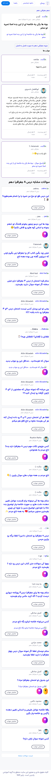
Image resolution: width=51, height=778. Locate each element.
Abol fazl (34, 273)
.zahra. (36, 188)
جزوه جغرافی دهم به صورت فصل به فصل (32, 45)
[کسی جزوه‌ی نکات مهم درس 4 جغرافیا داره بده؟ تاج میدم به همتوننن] (45, 457)
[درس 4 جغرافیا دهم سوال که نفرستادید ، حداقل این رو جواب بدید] (25, 367)
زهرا (39, 730)
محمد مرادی (36, 642)
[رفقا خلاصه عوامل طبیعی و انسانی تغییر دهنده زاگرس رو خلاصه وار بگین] (45, 720)
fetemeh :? (34, 146)
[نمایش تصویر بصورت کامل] (25, 36)
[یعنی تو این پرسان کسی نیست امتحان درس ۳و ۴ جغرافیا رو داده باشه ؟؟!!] (45, 319)
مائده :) (38, 466)
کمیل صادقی (36, 613)
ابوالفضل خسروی (32, 89)
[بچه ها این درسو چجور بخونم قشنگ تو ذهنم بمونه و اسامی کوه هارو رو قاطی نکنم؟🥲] (45, 234)
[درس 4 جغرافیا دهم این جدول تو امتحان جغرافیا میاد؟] (25, 686)
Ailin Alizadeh (27, 301)
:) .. (40, 528)
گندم (38, 16)
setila (36, 59)
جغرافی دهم (41, 10)
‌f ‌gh (40, 556)
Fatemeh (37, 244)
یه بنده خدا (36, 584)
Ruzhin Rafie (35, 438)
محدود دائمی (35, 701)
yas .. (38, 216)
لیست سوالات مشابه (25, 756)
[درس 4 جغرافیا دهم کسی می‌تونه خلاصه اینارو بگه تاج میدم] (25, 628)
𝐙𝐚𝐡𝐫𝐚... (34, 329)
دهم (48, 10)
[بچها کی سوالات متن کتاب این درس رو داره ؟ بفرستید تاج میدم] (45, 574)
